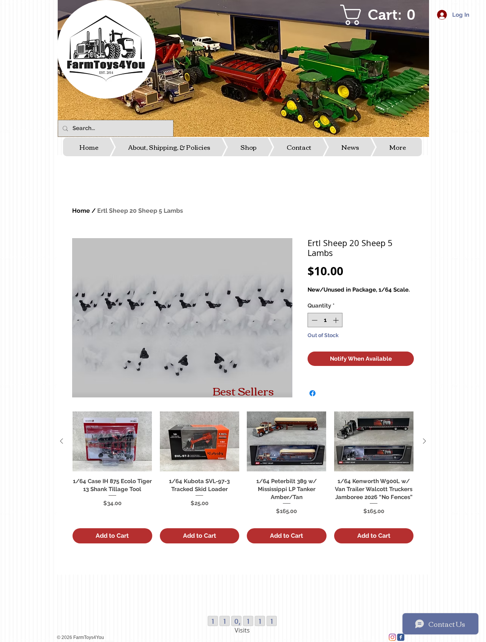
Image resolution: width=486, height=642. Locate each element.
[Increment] (336, 320)
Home (81, 210)
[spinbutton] (325, 320)
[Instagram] (392, 637)
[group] (243, 477)
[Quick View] (112, 441)
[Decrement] (314, 320)
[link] (382, 15)
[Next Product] (424, 441)
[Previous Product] (61, 441)
